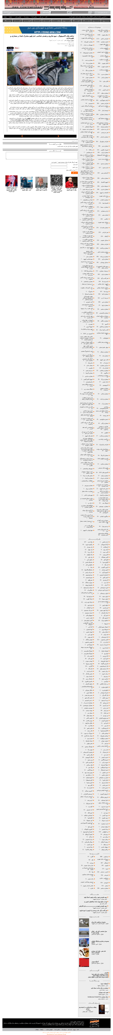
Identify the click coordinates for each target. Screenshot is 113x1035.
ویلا (92, 872)
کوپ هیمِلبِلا (89, 820)
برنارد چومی (105, 671)
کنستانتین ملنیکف (88, 815)
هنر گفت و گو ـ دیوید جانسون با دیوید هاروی (41, 189)
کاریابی (106, 972)
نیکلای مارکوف (88, 723)
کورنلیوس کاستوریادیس (86, 823)
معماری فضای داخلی (102, 252)
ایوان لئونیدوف (104, 661)
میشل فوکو (89, 715)
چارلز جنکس (105, 775)
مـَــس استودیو (88, 700)
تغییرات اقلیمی (104, 150)
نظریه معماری (104, 41)
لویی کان (90, 658)
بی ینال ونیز (90, 93)
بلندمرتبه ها (105, 281)
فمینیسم (90, 103)
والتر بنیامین (89, 754)
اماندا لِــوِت (105, 648)
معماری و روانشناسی (102, 375)
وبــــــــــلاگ (8, 20)
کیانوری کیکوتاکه (88, 829)
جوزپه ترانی (105, 762)
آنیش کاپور (105, 577)
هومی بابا (90, 749)
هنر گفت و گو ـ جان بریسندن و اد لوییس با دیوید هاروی (93, 910)
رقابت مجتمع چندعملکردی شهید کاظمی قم (88, 253)
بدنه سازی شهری (103, 196)
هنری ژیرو (89, 738)
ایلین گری (105, 658)
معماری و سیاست (103, 69)
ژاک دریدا (90, 552)
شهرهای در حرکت (88, 45)
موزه (106, 868)
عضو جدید (54, 162)
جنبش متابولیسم (104, 419)
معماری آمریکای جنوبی (87, 106)
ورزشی (91, 863)
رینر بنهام (105, 844)
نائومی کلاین (89, 718)
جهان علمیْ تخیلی (103, 347)
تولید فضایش (39, 101)
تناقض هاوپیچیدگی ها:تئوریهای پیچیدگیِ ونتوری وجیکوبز (88, 298)
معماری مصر (89, 256)
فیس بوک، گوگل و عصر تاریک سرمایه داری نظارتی (87, 464)
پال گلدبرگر (105, 695)
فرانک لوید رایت (88, 602)
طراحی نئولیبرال (103, 141)
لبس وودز (90, 637)
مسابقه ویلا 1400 (88, 271)
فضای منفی (105, 215)
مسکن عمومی (104, 240)
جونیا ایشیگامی (104, 767)
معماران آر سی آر (87, 703)
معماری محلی (104, 178)
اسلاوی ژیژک (104, 620)
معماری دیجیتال (104, 352)
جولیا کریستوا (104, 765)
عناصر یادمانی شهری (88, 885)
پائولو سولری (104, 687)
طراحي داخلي (104, 38)
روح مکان (105, 86)
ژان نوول (90, 549)
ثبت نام (41, 17)
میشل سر (89, 713)
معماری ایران (104, 274)
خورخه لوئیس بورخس (102, 790)
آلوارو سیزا (105, 562)
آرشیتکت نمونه (104, 983)
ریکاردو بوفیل (104, 849)
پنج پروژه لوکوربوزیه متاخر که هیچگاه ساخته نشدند (87, 267)
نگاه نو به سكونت (103, 59)
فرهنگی (106, 863)
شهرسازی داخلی (88, 495)
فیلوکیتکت (105, 338)
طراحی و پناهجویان (88, 199)
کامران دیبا (89, 787)
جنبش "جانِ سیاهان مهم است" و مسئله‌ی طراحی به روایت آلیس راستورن (86, 172)
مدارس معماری (104, 365)
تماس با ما (34, 17)
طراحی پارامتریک (103, 444)
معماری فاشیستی (103, 313)
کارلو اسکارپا (89, 777)
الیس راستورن (104, 639)
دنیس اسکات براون (103, 802)
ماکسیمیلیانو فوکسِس (87, 686)
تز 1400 (91, 150)
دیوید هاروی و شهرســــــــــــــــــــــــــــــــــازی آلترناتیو (93, 906)
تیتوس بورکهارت (104, 738)
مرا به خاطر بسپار (70, 170)
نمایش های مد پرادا (88, 475)
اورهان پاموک (104, 651)
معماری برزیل (89, 488)
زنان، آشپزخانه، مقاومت (87, 287)
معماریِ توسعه (104, 126)
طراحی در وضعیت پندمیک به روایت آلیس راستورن (102, 428)
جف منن (106, 754)
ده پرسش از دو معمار (87, 284)
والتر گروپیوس (88, 757)
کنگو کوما (90, 818)
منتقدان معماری (104, 114)
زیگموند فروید (89, 544)
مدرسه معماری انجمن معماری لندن (23, 119)
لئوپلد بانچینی (89, 632)
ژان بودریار (89, 547)
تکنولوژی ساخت (104, 48)
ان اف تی (90, 503)
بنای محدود (105, 167)
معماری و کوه (104, 475)
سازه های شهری (104, 44)
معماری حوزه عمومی (102, 52)
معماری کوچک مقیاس (102, 287)
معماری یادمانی (104, 137)
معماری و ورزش (88, 485)
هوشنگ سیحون (88, 746)
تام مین (106, 725)
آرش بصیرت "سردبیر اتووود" (100, 899)
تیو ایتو (106, 743)
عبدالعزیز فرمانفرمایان (86, 592)
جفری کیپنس (105, 757)
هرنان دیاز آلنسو (88, 735)
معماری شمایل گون (103, 118)
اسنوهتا (106, 623)
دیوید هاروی (105, 818)
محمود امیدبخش (95, 934)
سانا (91, 567)
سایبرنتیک (90, 363)
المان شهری (105, 63)
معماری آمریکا (104, 455)
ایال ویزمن (105, 656)
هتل (92, 859)
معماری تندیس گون (103, 106)
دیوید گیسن (105, 815)
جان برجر (105, 749)
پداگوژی (106, 373)
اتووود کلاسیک (104, 182)
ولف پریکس (89, 765)
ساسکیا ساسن (88, 562)
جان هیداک (105, 752)
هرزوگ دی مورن (88, 733)
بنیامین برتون (104, 678)
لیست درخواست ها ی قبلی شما (100, 974)
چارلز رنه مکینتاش (103, 777)
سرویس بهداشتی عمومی (86, 882)
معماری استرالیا (89, 294)
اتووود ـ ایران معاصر (103, 284)
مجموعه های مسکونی (87, 874)
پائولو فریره (105, 690)
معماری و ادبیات (104, 399)
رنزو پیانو (106, 834)
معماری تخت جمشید (87, 129)
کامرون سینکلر (88, 791)
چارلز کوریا (105, 780)
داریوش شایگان (104, 797)
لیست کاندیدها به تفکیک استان (100, 975)
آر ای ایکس (105, 542)
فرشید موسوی (88, 612)
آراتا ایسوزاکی (104, 544)
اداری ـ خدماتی (104, 872)
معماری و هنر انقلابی (103, 342)
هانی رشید (89, 730)
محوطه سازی (104, 186)
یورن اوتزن (89, 844)
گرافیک (106, 236)
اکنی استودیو (89, 302)
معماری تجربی (104, 189)
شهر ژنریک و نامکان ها (87, 329)
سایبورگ (90, 291)
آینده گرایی (105, 90)
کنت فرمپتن (89, 809)
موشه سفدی (89, 710)
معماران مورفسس (87, 705)
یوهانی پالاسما (88, 849)
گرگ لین (90, 627)
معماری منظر (104, 93)
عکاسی (106, 219)
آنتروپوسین (105, 385)
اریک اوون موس (104, 610)
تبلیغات (5, 17)
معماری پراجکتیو (104, 326)
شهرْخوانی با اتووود (88, 530)
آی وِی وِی (105, 580)
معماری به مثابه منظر (87, 491)
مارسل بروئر (89, 676)
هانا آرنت (90, 725)
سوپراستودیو (89, 577)
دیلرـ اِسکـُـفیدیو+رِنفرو (102, 809)
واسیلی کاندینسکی (87, 752)
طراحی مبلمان (104, 244)
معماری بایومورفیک (88, 52)
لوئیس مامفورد (88, 642)
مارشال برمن (89, 678)
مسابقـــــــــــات (57, 20)
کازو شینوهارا (89, 780)
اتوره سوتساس (104, 587)
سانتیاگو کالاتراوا (88, 570)
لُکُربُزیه (90, 666)
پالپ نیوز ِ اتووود (104, 359)
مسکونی (106, 856)
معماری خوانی (89, 77)
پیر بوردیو (105, 715)
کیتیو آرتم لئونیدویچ (87, 831)
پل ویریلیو (105, 703)
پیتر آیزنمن (105, 705)
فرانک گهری (89, 599)
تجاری (91, 888)
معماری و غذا (89, 63)
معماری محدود (104, 163)
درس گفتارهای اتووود (87, 95)
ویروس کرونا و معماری (102, 333)
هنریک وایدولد (88, 741)
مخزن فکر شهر (88, 697)
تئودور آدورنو (105, 720)
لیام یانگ (90, 668)
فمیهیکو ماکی (89, 615)
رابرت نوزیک (105, 820)
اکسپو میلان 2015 (103, 472)
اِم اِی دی (105, 642)
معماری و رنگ (104, 379)
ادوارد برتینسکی (104, 593)
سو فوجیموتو (89, 575)
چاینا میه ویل (105, 782)
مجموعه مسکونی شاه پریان (98, 922)
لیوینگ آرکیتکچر (89, 126)
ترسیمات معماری (103, 271)
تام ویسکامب (104, 728)
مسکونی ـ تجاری (104, 878)
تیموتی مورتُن (104, 741)
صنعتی (106, 885)
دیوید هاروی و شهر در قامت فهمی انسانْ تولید (95, 897)
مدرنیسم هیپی (89, 370)
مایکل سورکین (88, 690)
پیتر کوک (106, 713)
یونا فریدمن (89, 847)
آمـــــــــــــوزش (67, 20)
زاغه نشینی (105, 382)
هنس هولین (89, 743)
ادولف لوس (105, 605)
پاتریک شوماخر (104, 692)
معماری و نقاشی (103, 370)
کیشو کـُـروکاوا (88, 834)
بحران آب (105, 363)
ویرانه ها (106, 291)
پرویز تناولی (105, 697)
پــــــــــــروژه (105, 20)
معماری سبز (105, 146)
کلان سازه (105, 81)
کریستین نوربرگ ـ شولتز (86, 796)
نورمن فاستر (89, 720)
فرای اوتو (90, 605)
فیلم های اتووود (89, 436)
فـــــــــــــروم (96, 20)
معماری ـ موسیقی (103, 506)
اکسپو (106, 324)
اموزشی (106, 882)
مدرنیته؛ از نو (104, 298)
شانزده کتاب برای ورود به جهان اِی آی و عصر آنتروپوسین (102, 511)
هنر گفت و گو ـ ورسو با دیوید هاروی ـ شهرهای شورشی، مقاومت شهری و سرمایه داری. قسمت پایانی (56, 189)
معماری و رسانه (104, 256)
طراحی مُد (105, 368)
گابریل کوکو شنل (88, 620)
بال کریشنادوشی (103, 666)
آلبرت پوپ (105, 552)
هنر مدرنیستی (104, 132)
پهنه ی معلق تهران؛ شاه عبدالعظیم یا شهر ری (95, 901)
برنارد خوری (105, 673)
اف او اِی (106, 634)
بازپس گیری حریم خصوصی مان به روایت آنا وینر (86, 394)
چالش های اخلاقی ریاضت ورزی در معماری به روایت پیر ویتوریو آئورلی (86, 338)
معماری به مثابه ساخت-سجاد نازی (99, 988)
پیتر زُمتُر (106, 710)
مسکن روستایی (104, 262)
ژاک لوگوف (89, 554)
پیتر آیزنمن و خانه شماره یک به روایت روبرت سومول (87, 516)
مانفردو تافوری (88, 681)
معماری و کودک (89, 478)
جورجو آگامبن (104, 759)
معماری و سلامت (103, 436)
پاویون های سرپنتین (103, 468)
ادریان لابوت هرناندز (103, 590)
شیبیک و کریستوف (87, 587)
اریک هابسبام (105, 612)
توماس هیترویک (104, 735)
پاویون (106, 865)
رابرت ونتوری (104, 823)
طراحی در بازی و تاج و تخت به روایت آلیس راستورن (87, 228)
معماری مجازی (104, 464)
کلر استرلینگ (89, 803)
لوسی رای (89, 656)
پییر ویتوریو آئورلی (103, 718)
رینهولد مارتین (104, 847)
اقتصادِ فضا (105, 203)
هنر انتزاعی (105, 232)
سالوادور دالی (88, 564)
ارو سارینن (105, 607)
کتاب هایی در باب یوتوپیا (87, 308)
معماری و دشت (89, 60)
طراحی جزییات (104, 478)
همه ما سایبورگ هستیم (87, 351)
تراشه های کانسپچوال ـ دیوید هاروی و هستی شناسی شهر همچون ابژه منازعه (11, 189)
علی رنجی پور (103, 903)
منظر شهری (105, 34)
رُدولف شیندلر (104, 826)
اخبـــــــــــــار (17, 20)
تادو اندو (106, 723)
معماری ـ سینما (104, 207)
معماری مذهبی (104, 309)
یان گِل (90, 837)
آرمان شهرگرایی (104, 100)
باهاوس (106, 432)
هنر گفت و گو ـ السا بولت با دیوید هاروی (71, 189)
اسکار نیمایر (105, 632)
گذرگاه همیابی (94, 961)
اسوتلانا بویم (105, 629)
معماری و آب (104, 403)
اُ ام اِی (106, 585)
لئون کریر (90, 634)
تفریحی (106, 875)
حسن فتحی (105, 785)
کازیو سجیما (89, 782)
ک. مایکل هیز (89, 775)
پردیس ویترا (105, 526)
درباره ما (26, 17)
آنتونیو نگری (105, 572)
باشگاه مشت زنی (88, 389)
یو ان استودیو (89, 839)
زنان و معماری (104, 211)
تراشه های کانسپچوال (102, 155)
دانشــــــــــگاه (76, 20)
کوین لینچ (90, 826)
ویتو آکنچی (89, 770)
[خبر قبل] (22, 136)
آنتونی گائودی (104, 567)
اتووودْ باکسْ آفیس (88, 379)
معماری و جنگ (89, 70)
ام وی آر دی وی (104, 644)
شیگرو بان (89, 590)
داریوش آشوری (104, 794)
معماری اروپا (105, 305)
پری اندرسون (104, 700)
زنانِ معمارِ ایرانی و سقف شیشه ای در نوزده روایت (103, 499)
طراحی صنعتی (104, 103)
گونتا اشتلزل (89, 629)
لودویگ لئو (89, 644)
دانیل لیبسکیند (104, 800)
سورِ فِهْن (90, 580)
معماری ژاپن (105, 259)
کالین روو (90, 785)
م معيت (93, 954)
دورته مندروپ (104, 806)
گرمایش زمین (104, 173)
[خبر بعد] (58, 136)
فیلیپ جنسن (89, 618)
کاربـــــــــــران (47, 20)
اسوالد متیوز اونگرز (103, 627)
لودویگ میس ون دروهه (86, 647)
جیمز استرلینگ (104, 770)
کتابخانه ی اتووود (103, 192)
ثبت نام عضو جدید (102, 12)
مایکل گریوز (89, 692)
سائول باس (89, 559)
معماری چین (105, 302)
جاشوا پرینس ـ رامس (102, 746)
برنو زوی (106, 676)
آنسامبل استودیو (104, 575)
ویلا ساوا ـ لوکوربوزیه (87, 55)
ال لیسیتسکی (104, 637)
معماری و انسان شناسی (86, 99)
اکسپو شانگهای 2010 (103, 458)
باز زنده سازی (104, 129)
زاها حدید (90, 542)
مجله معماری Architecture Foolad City (98, 997)
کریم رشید (89, 800)
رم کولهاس (105, 831)
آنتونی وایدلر (105, 570)
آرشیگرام (105, 547)
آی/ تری (106, 582)
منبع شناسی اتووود (88, 259)
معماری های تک (104, 227)
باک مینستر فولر (104, 668)
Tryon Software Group (60, 1034)
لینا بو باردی (89, 671)
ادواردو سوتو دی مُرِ (103, 601)
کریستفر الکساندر (88, 794)
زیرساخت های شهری (102, 859)
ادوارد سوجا (105, 599)
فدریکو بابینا (89, 596)
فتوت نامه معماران (103, 992)
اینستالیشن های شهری (87, 38)
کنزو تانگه (90, 812)
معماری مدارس (89, 376)
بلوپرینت (90, 324)
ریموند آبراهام (104, 842)
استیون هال (105, 618)
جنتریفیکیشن (89, 152)
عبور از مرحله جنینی (87, 189)
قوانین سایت (18, 17)
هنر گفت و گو (104, 278)
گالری (91, 856)
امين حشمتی (94, 944)
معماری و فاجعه (104, 248)
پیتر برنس (105, 708)
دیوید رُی (106, 812)
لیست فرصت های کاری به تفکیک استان (98, 977)
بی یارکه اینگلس (104, 684)
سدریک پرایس (88, 572)
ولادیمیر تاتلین (88, 762)
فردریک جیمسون (88, 610)
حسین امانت (105, 787)
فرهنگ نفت (105, 503)
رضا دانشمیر (105, 829)
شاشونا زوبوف (88, 585)
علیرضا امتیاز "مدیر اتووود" (98, 923)
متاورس (91, 368)
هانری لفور (89, 728)
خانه (46, 17)
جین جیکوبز (105, 772)
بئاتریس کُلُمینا (104, 663)
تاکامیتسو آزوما (104, 730)
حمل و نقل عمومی (88, 865)
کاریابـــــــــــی (27, 20)
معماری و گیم (104, 423)
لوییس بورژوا (89, 663)
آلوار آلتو (106, 559)
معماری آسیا (105, 294)
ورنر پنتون (89, 759)
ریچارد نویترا (105, 839)
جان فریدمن (41, 103)
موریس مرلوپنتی (88, 708)
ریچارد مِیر (105, 837)
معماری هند (105, 355)
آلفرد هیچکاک (104, 557)
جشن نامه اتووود (103, 488)
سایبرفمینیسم (89, 382)
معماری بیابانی (104, 393)
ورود (74, 1029)
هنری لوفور (49, 101)
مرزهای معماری (104, 55)
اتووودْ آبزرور (89, 326)
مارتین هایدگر (89, 673)
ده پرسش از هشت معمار (86, 521)
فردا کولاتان (89, 607)
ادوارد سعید (105, 596)
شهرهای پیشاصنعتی (88, 468)
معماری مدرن (104, 74)
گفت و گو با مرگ (103, 329)
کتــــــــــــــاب (37, 20)
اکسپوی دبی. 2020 (88, 333)
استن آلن (106, 615)
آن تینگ (106, 564)
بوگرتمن (106, 681)
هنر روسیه (105, 415)
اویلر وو (106, 653)
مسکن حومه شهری (103, 222)
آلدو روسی (105, 554)
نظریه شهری (105, 66)
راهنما (10, 17)
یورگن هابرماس (88, 842)
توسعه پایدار (105, 110)
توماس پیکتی (105, 733)
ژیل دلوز (90, 557)
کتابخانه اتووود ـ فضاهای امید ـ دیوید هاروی (26, 189)
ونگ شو (90, 767)
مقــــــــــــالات (86, 20)
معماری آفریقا (89, 373)
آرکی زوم (105, 549)
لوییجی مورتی (88, 661)
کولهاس (29, 118)
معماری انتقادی (104, 199)
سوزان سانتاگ (88, 582)
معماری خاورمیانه (88, 41)
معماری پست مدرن (103, 159)
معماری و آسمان (104, 495)
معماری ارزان (104, 152)
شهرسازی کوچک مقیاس (86, 131)
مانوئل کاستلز (89, 684)
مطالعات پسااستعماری (87, 480)
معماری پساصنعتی (88, 281)
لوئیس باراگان (89, 639)
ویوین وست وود (88, 772)
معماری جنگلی (104, 321)
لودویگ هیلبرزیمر (88, 651)
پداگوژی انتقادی (104, 516)
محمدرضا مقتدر (88, 695)
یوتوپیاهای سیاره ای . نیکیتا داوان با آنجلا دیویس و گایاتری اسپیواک (86, 440)
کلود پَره (90, 806)
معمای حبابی (89, 365)
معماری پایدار (104, 77)
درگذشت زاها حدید (103, 439)
